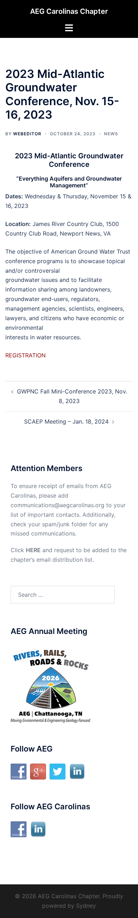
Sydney (86, 905)
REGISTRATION (25, 355)
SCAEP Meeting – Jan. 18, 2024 (66, 421)
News (111, 133)
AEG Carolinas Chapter (69, 11)
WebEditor (27, 133)
